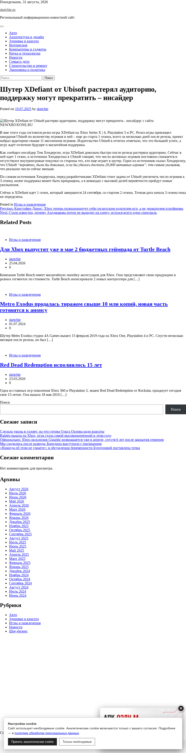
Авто (13, 33)
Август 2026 (18, 489)
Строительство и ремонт (28, 66)
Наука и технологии (24, 53)
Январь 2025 (19, 567)
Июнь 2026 (17, 497)
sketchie (42, 109)
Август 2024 (18, 587)
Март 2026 (17, 509)
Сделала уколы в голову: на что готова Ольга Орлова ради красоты (52, 431)
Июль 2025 (17, 542)
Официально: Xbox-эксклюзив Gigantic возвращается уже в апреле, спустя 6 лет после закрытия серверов (82, 440)
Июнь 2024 (17, 595)
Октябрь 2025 (19, 530)
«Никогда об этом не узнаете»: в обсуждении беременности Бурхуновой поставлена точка (70, 448)
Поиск (5, 402)
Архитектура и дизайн (26, 37)
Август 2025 (18, 538)
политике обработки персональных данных (47, 733)
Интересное (18, 45)
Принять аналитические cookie (32, 741)
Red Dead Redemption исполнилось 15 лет (51, 365)
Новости (15, 57)
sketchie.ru (7, 10)
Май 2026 (16, 501)
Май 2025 (16, 550)
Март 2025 (17, 559)
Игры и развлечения (30, 204)
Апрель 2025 (19, 554)
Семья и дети (19, 61)
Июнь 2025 (17, 546)
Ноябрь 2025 (19, 526)
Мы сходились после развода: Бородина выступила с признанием (51, 444)
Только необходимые (77, 741)
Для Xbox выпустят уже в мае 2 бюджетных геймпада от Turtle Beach (85, 249)
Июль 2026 (17, 493)
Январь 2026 (19, 518)
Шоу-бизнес (18, 631)
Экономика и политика (27, 70)
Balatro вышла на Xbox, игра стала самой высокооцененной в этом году (55, 435)
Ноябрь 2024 (19, 575)
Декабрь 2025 (19, 522)
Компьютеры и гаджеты (27, 49)
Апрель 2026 (19, 505)
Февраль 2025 (19, 563)
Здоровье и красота (24, 41)
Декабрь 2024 (19, 571)
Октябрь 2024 (19, 579)
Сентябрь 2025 (20, 534)
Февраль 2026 (19, 513)
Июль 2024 (17, 591)
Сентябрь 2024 (20, 583)
